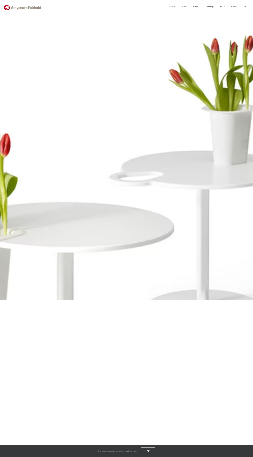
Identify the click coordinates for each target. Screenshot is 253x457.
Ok (148, 451)
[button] (245, 6)
